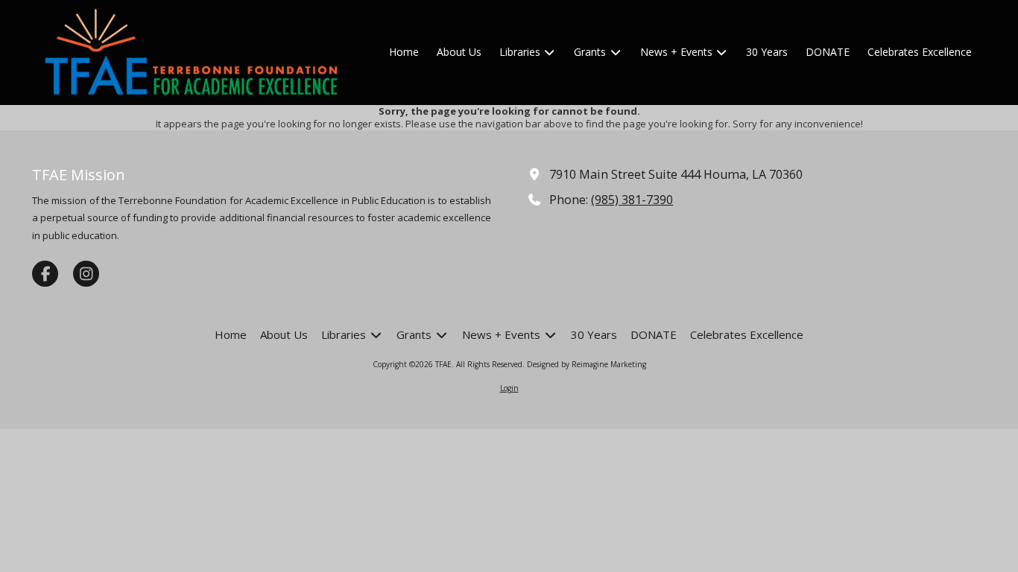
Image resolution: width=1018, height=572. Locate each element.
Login (509, 388)
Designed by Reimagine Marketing (586, 364)
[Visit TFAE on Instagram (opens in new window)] (86, 274)
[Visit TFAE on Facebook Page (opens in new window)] (45, 274)
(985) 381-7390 (632, 199)
